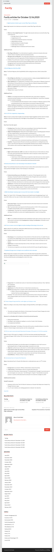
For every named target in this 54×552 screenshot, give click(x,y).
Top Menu (7, 1)
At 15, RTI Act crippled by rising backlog (14, 113)
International (7, 524)
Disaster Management (10, 515)
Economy (7, 517)
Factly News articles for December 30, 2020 (42, 399)
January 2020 (8, 482)
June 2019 (7, 498)
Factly (8, 8)
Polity (6, 535)
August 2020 (7, 466)
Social (6, 540)
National (7, 529)
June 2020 (7, 471)
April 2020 (7, 475)
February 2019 (8, 507)
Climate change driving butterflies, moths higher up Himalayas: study (20, 301)
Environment (7, 520)
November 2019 (8, 487)
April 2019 (7, 502)
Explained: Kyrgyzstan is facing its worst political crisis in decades (21, 250)
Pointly (6, 531)
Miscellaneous (8, 526)
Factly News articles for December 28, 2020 (15, 447)
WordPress (42, 550)
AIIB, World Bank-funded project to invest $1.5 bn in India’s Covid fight (22, 192)
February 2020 (8, 480)
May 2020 (7, 473)
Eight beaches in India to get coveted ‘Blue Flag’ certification (22, 23)
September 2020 (8, 464)
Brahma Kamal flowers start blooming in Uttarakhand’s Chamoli (20, 163)
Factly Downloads (9, 522)
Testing (6, 399)
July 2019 (7, 496)
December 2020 (8, 457)
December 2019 (8, 484)
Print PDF (6, 391)
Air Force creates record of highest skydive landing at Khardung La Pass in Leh (24, 225)
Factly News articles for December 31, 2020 (26, 399)
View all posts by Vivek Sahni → (20, 420)
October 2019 (8, 489)
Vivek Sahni (15, 19)
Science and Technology (10, 538)
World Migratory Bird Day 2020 (12, 68)
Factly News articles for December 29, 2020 (15, 445)
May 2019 (7, 500)
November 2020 (8, 459)
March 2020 (7, 478)
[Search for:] (27, 429)
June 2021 (7, 455)
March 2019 (7, 505)
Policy (6, 533)
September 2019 (8, 491)
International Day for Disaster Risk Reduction (16, 358)
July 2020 (7, 469)
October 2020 (8, 462)
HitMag (48, 550)
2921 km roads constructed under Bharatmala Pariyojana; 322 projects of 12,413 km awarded (26, 331)
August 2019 (7, 493)
